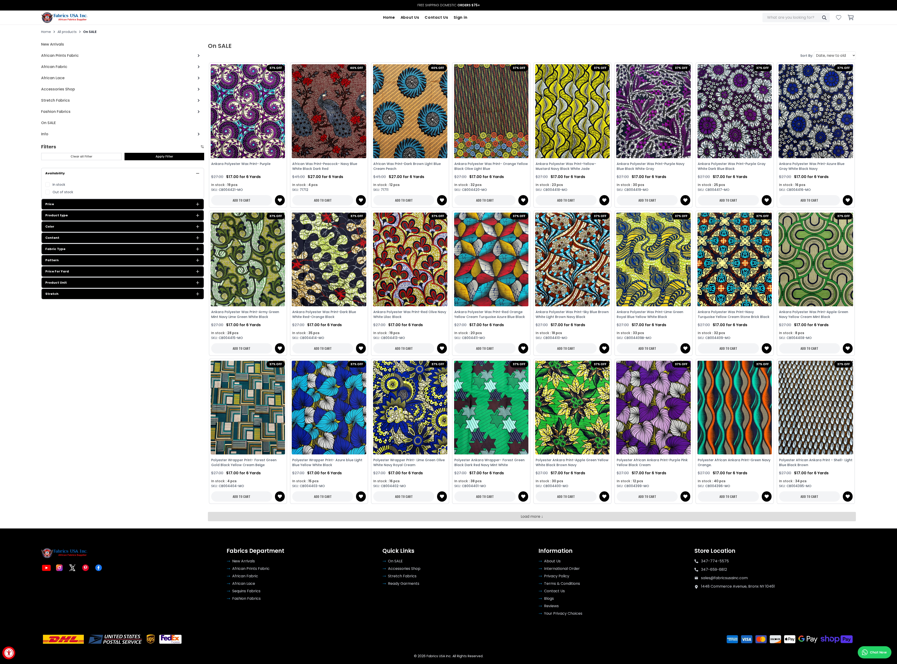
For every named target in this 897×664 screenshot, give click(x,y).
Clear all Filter (81, 156)
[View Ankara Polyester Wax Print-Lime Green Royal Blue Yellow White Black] (653, 259)
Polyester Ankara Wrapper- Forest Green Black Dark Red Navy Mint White (489, 462)
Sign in (460, 17)
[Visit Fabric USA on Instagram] (59, 568)
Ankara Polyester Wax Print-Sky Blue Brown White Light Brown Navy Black (572, 314)
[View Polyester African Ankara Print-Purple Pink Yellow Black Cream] (653, 407)
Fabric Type (55, 249)
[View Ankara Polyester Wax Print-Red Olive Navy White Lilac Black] (410, 259)
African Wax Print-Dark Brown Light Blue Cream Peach (407, 166)
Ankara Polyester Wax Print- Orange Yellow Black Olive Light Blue (491, 166)
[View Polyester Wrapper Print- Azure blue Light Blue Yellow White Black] (329, 407)
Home (389, 17)
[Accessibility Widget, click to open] (8, 652)
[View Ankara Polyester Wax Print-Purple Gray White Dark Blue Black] (734, 111)
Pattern (52, 260)
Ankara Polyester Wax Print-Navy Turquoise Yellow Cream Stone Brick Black (733, 314)
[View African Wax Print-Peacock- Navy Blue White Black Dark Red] (329, 111)
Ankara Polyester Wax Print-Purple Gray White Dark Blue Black (731, 166)
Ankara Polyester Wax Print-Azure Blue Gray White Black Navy (811, 166)
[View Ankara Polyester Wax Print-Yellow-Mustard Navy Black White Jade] (572, 111)
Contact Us (436, 17)
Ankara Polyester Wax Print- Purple (241, 163)
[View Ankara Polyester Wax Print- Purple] (248, 111)
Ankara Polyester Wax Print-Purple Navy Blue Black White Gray (650, 166)
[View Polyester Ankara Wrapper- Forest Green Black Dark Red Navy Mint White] (491, 407)
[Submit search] (824, 17)
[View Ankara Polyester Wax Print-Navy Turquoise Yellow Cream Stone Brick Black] (734, 259)
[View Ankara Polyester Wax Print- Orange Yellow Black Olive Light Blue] (491, 111)
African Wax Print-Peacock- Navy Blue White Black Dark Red (324, 166)
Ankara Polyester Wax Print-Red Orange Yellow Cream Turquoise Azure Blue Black (489, 314)
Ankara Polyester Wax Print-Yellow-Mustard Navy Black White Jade (566, 166)
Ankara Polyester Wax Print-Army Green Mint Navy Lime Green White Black (245, 314)
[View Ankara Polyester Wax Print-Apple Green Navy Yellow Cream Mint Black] (815, 259)
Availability (55, 173)
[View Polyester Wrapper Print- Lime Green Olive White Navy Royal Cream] (410, 407)
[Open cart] (851, 17)
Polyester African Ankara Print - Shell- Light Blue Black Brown (815, 462)
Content (52, 238)
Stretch (51, 294)
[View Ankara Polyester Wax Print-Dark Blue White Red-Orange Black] (329, 259)
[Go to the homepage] (64, 18)
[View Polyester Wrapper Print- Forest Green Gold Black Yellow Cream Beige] (248, 407)
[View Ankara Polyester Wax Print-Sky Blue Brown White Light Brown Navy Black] (572, 259)
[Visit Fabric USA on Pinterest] (85, 568)
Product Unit (56, 282)
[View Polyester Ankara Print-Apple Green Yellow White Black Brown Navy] (572, 407)
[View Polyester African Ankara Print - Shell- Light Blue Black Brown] (815, 407)
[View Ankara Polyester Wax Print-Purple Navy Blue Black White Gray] (653, 111)
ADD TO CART (241, 200)
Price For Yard (57, 271)
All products (67, 31)
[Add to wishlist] (280, 200)
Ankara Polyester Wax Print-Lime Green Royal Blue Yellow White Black (650, 314)
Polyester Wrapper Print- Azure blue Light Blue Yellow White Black (327, 462)
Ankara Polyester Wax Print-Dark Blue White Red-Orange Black (324, 314)
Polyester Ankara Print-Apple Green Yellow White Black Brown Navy (572, 462)
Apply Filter (164, 156)
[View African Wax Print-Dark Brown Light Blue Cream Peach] (410, 111)
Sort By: (806, 55)
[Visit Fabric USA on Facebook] (98, 568)
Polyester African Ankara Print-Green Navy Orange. (734, 462)
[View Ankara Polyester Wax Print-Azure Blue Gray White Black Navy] (815, 111)
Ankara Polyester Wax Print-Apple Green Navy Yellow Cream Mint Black (813, 314)
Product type (56, 215)
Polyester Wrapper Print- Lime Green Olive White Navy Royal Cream (409, 462)
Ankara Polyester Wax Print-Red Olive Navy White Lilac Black (409, 314)
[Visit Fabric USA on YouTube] (46, 568)
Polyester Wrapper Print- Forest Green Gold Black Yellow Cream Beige (244, 462)
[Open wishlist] (838, 17)
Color (49, 226)
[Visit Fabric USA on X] (72, 568)
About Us (410, 17)
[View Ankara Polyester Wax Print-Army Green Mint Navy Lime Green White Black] (248, 259)
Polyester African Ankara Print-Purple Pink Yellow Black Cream (652, 462)
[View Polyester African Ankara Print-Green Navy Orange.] (734, 407)
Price (49, 204)
